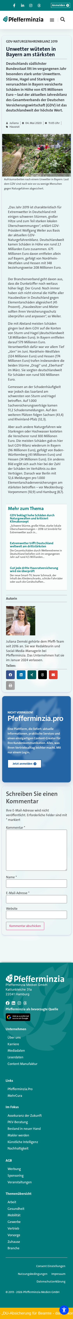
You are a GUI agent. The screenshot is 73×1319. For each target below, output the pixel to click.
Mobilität (14, 1215)
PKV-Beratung (18, 1122)
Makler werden (18, 1135)
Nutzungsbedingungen (32, 1274)
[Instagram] (19, 1003)
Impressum (58, 1274)
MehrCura (15, 1095)
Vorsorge (14, 1235)
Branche (13, 1248)
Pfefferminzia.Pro (20, 1089)
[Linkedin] (13, 1003)
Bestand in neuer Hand (24, 1128)
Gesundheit (16, 1209)
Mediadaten (16, 1050)
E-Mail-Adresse (17, 893)
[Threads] (25, 1003)
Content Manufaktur (22, 1064)
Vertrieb (13, 1228)
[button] (51, 19)
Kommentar (15, 827)
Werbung (14, 1169)
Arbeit (12, 1202)
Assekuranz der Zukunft (25, 1115)
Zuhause (14, 1242)
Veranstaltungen (20, 1182)
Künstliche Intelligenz (23, 1142)
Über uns (14, 1037)
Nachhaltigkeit (18, 1148)
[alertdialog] (36, 1313)
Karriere (13, 1044)
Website (12, 908)
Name (11, 877)
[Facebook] (8, 1003)
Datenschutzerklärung (51, 1281)
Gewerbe (14, 1222)
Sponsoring (16, 1175)
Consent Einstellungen (50, 1266)
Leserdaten (15, 1057)
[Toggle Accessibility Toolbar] (64, 1310)
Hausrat (15, 127)
